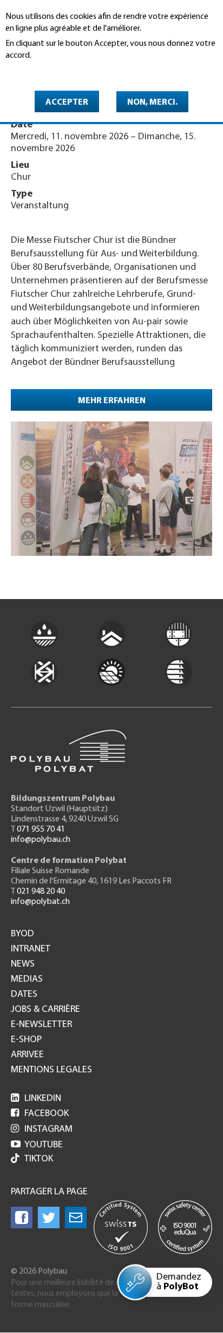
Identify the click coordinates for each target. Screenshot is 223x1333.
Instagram (42, 1129)
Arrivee (27, 1055)
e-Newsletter (41, 1025)
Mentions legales (51, 1070)
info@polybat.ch (40, 901)
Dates (24, 994)
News (23, 964)
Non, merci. (152, 102)
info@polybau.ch (40, 839)
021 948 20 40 (41, 891)
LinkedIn (36, 1099)
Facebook (40, 1114)
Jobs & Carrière (45, 1010)
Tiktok (38, 1159)
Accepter (66, 102)
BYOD (22, 934)
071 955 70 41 (41, 829)
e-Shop (26, 1040)
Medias (27, 979)
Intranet (30, 949)
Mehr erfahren (112, 401)
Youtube (37, 1145)
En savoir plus (33, 71)
